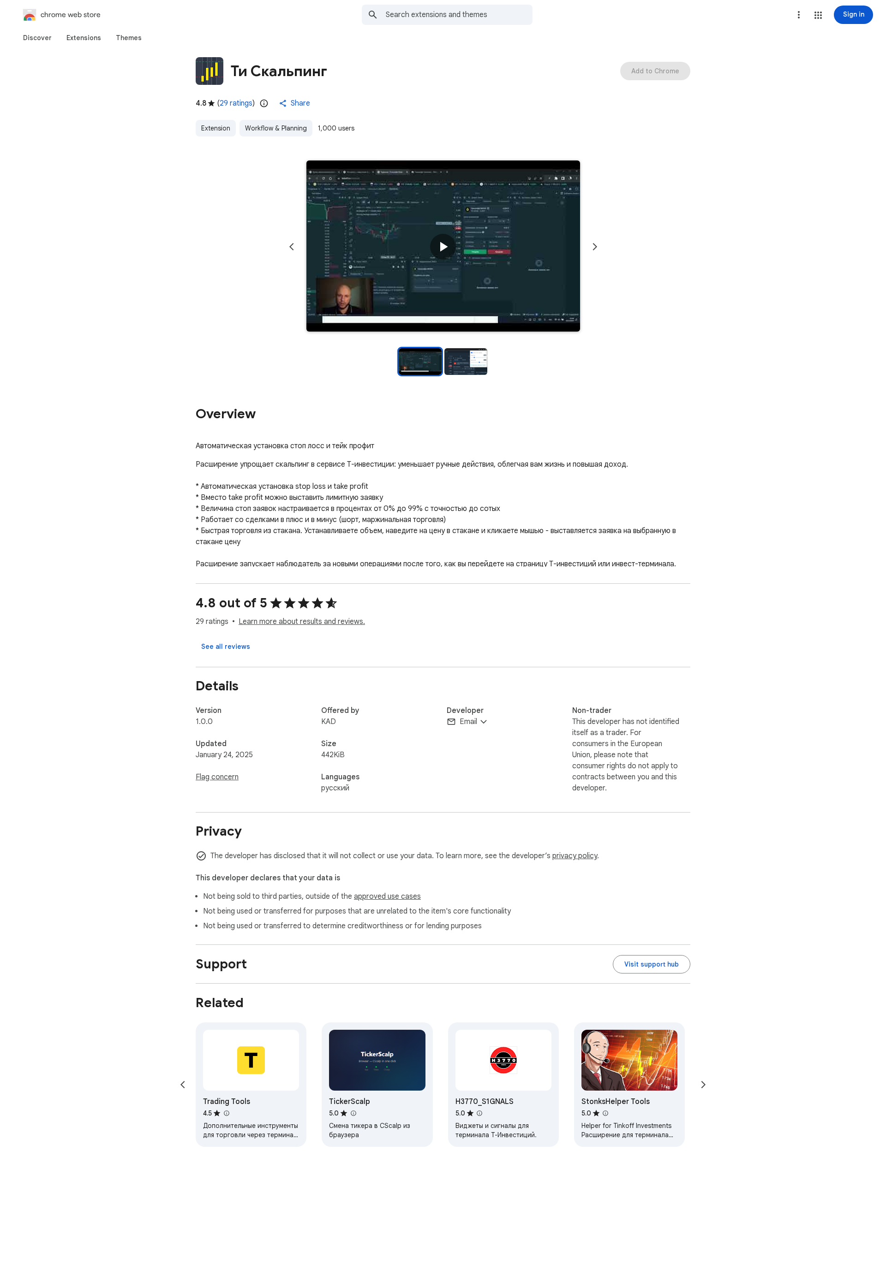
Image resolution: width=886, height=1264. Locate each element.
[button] (818, 15)
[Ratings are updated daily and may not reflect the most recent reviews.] (264, 103)
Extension (215, 128)
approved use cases (387, 896)
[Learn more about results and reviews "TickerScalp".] (353, 1113)
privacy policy (574, 855)
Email (468, 721)
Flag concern (217, 777)
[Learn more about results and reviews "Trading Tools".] (226, 1113)
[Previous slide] (291, 246)
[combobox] (459, 14)
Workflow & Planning (276, 128)
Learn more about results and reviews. (302, 621)
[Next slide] (595, 246)
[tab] (37, 38)
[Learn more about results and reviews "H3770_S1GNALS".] (479, 1113)
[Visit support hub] (651, 964)
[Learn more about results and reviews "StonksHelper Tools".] (605, 1113)
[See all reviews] (226, 646)
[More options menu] (799, 15)
